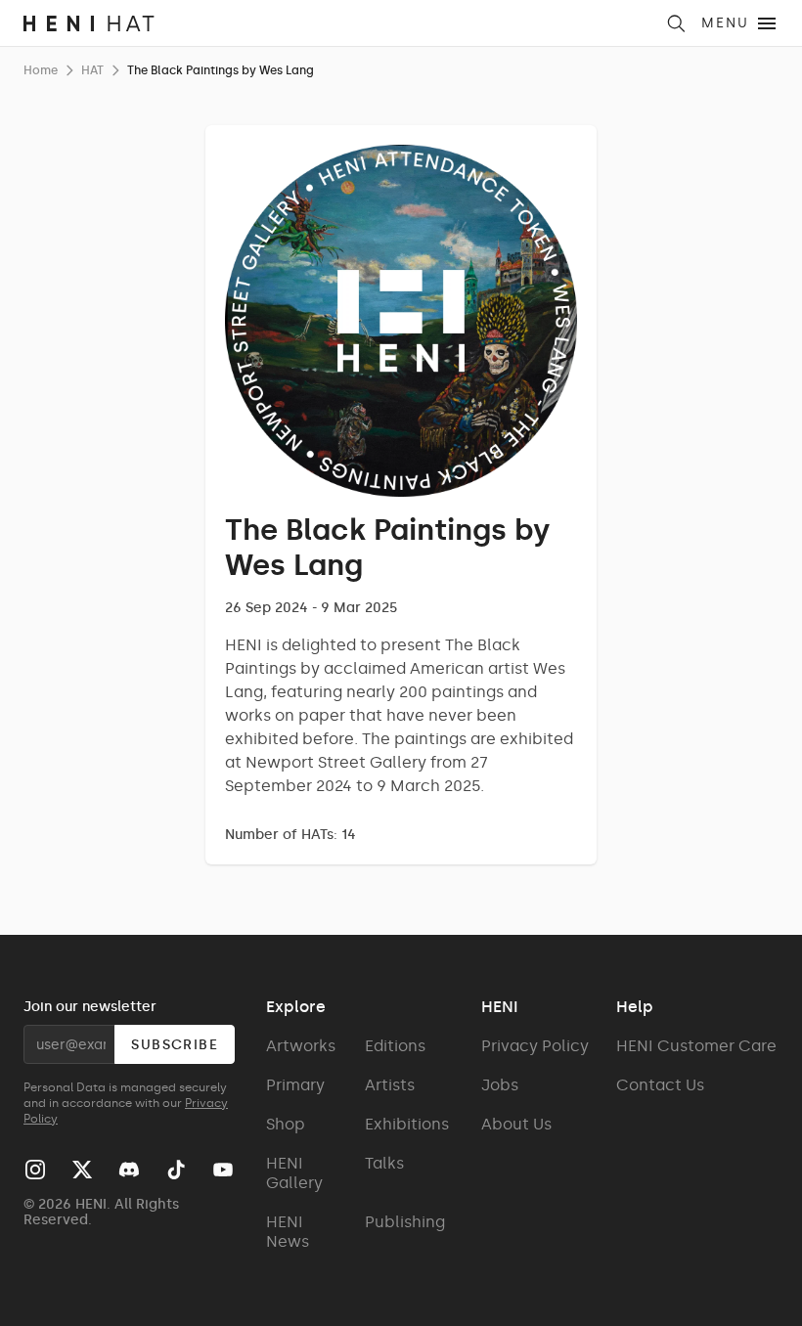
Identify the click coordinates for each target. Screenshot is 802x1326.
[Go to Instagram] (35, 1169)
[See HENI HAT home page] (337, 23)
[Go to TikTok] (176, 1169)
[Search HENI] (675, 23)
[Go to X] (82, 1169)
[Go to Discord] (129, 1169)
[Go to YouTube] (223, 1169)
